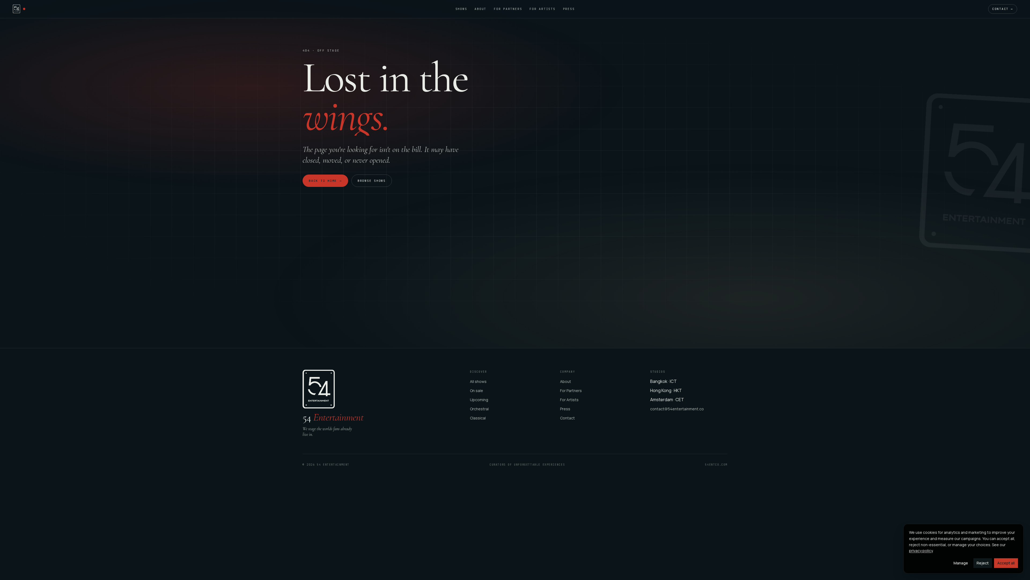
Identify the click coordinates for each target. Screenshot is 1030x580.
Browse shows (372, 181)
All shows (478, 381)
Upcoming (479, 399)
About (480, 9)
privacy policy (921, 550)
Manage (961, 563)
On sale (476, 390)
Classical (478, 418)
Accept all (1006, 563)
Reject (983, 563)
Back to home (325, 181)
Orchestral (479, 408)
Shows (461, 9)
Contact (1002, 9)
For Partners (508, 9)
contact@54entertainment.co (677, 408)
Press (569, 9)
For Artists (542, 9)
